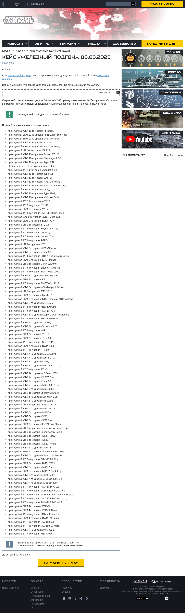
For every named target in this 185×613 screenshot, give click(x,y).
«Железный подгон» (19, 75)
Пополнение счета (40, 596)
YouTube (69, 598)
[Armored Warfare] (18, 20)
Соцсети (66, 592)
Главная (6, 51)
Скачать (35, 587)
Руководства (37, 604)
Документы (106, 587)
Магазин (68, 43)
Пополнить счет (162, 43)
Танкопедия (37, 600)
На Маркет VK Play (61, 563)
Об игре (42, 43)
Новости (15, 43)
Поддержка (110, 581)
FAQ (33, 608)
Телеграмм (81, 598)
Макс (86, 598)
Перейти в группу (173, 155)
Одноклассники (75, 598)
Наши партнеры (11, 587)
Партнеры (67, 587)
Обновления (37, 592)
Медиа (94, 43)
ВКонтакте (64, 598)
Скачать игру (162, 4)
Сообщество (124, 43)
